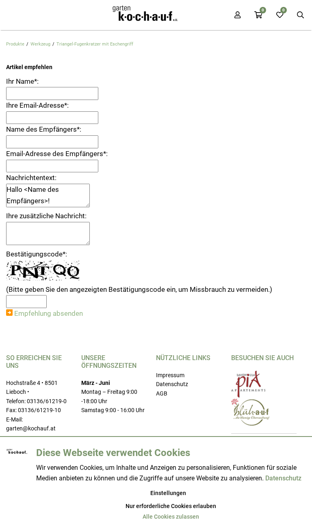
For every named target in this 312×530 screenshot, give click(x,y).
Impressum (170, 375)
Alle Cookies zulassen (171, 516)
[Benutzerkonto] (237, 15)
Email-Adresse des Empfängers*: (57, 154)
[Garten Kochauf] (146, 15)
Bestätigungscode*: (36, 254)
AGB (161, 393)
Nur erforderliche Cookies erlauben (171, 506)
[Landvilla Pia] (248, 395)
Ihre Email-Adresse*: (37, 105)
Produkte (15, 44)
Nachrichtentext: (31, 178)
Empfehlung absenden (48, 313)
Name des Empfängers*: (43, 129)
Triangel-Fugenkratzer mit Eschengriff (94, 44)
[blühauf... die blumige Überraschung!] (250, 423)
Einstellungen (168, 493)
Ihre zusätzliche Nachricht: (46, 216)
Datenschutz (172, 384)
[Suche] (300, 15)
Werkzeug (40, 44)
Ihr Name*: (22, 81)
